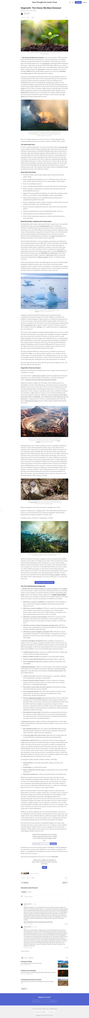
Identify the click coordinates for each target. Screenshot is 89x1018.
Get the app (51, 1012)
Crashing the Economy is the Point (31, 979)
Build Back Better (45, 226)
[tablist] (26, 892)
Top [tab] (22, 957)
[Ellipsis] (68, 904)
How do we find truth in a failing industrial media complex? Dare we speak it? (38, 972)
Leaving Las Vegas (26, 961)
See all (23, 988)
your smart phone (34, 502)
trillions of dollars (55, 575)
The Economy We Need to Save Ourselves (33, 58)
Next (64, 882)
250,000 (23, 93)
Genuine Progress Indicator (59, 595)
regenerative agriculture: (35, 698)
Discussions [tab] (30, 957)
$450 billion (60, 251)
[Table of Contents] (1, 509)
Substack (38, 1015)
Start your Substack (41, 1012)
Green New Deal (62, 147)
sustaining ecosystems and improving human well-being (41, 380)
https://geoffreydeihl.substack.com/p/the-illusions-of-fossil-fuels (38, 922)
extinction (36, 311)
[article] (44, 964)
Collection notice (53, 1008)
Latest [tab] (25, 957)
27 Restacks (36, 873)
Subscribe (78, 2)
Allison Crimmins (43, 257)
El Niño (39, 327)
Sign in (85, 2)
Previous (26, 882)
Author (25, 905)
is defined (64, 589)
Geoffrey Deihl (27, 13)
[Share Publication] (73, 2)
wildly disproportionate (31, 401)
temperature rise (30, 325)
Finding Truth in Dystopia (28, 970)
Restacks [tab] (29, 892)
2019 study (50, 255)
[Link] (19, 145)
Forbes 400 (41, 69)
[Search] (70, 2)
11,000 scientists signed (38, 376)
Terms (47, 1008)
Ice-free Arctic (50, 83)
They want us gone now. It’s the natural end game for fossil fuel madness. (37, 981)
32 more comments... (25, 951)
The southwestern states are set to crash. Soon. (31, 963)
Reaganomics (46, 64)
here (29, 155)
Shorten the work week (28, 667)
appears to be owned (56, 236)
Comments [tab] (24, 892)
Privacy (44, 1008)
